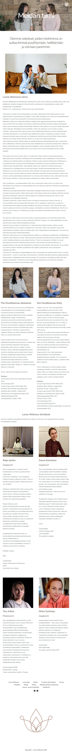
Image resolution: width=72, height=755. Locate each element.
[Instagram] (37, 691)
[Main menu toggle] (66, 4)
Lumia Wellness (13, 682)
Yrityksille (17, 685)
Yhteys (34, 685)
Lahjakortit (46, 687)
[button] (56, 4)
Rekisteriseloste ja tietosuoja (49, 685)
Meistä (26, 685)
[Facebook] (34, 691)
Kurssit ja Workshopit (48, 682)
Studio (35, 682)
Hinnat (61, 682)
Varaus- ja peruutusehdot (30, 687)
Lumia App (26, 682)
